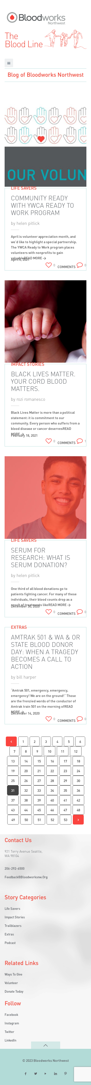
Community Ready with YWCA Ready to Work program (42, 205)
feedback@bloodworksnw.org (26, 877)
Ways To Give (13, 974)
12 (75, 751)
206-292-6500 (15, 868)
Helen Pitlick (28, 223)
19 (13, 771)
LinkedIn (10, 1040)
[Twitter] (36, 1073)
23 (65, 771)
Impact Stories (27, 364)
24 (78, 771)
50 (26, 819)
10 (49, 751)
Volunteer (11, 983)
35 (65, 790)
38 (26, 800)
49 (13, 819)
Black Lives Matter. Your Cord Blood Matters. (43, 381)
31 (13, 790)
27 (39, 780)
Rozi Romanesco (31, 399)
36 (78, 790)
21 (39, 771)
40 (52, 800)
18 (78, 761)
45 (39, 810)
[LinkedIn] (55, 1073)
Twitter (9, 1032)
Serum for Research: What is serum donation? (40, 557)
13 (13, 761)
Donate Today (14, 991)
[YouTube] (46, 1073)
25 (13, 780)
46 (52, 810)
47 (65, 810)
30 (78, 780)
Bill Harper (26, 677)
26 (26, 780)
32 (26, 790)
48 (78, 810)
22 (52, 771)
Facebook (11, 1014)
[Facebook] (26, 1073)
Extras (19, 627)
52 (52, 819)
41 (65, 800)
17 (65, 761)
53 (65, 819)
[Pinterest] (65, 1073)
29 (65, 780)
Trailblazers (13, 925)
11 (62, 751)
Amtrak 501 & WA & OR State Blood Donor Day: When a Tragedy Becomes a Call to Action (45, 651)
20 (26, 771)
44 (26, 810)
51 (39, 819)
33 (39, 790)
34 (52, 790)
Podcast (10, 943)
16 (52, 761)
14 (26, 761)
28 (52, 780)
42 (78, 800)
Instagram (12, 1023)
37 (13, 800)
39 (39, 800)
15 (39, 761)
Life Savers (24, 188)
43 (13, 810)
